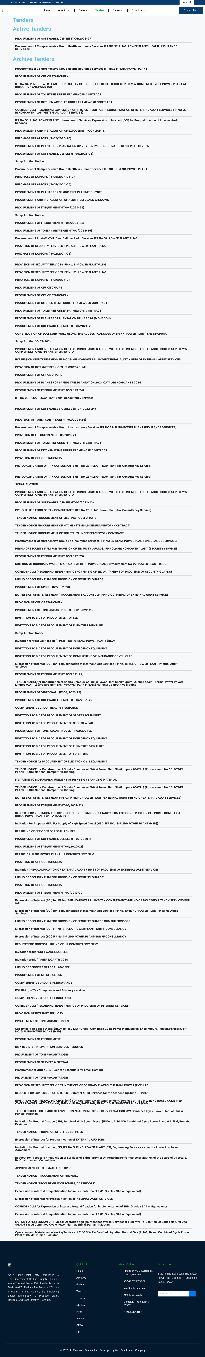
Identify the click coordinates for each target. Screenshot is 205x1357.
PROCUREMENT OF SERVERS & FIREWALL (42, 1062)
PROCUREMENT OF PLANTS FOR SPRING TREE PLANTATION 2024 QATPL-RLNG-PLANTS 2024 (78, 382)
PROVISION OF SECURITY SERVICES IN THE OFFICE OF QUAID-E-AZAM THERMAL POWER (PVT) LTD (81, 1085)
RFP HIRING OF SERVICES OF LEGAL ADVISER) (46, 831)
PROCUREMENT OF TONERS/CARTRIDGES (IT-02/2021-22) (54, 730)
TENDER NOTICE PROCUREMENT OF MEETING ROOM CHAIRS (55, 517)
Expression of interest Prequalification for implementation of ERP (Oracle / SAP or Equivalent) (78, 1191)
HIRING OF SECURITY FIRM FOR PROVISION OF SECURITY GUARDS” (59, 877)
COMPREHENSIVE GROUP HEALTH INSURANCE (46, 707)
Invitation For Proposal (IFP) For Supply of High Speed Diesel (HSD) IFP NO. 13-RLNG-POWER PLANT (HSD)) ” (87, 823)
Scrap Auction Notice (29, 161)
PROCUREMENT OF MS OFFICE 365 (38, 975)
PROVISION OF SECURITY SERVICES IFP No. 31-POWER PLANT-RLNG (60, 246)
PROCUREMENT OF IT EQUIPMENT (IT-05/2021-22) (49, 674)
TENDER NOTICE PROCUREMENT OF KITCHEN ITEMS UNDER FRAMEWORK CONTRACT (72, 525)
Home (46, 10)
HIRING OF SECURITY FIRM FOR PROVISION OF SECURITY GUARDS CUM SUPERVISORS (72, 921)
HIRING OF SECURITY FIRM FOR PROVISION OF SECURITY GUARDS (59, 579)
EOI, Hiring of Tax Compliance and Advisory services (50, 990)
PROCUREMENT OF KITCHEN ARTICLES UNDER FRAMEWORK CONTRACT (63, 102)
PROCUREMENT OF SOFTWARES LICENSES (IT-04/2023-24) (55, 408)
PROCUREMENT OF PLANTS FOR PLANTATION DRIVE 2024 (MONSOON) (63, 318)
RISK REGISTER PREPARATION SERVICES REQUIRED (49, 1046)
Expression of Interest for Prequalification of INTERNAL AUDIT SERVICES (64, 1198)
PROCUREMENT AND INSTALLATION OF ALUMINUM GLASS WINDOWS (62, 199)
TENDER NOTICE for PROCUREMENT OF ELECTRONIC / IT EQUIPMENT (61, 761)
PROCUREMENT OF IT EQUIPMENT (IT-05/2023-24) (49, 390)
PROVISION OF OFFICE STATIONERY (38, 458)
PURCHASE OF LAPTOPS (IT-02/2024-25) (43, 253)
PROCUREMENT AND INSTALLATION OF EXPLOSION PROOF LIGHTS (60, 130)
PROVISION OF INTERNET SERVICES (39, 1013)
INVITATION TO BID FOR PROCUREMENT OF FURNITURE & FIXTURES (59, 746)
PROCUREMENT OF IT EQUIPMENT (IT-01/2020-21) (49, 846)
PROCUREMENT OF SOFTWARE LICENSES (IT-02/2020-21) (54, 838)
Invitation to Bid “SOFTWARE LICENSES (41, 952)
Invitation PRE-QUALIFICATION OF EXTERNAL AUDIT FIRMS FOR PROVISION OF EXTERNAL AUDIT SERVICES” (87, 869)
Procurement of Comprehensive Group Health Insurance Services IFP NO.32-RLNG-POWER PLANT (81, 169)
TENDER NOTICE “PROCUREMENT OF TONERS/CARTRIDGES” (55, 1183)
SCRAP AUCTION (26, 484)
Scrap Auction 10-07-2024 (33, 341)
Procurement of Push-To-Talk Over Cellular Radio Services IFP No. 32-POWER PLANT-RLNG (76, 238)
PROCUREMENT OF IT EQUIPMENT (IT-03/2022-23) (49, 556)
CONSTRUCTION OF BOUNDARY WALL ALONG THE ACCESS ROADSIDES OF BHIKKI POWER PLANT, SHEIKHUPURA (91, 333)
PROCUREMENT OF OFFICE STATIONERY (41, 76)
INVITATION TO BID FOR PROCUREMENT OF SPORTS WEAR (54, 723)
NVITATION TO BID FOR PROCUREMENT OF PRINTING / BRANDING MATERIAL (66, 779)
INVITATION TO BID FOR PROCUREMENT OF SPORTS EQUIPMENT (58, 715)
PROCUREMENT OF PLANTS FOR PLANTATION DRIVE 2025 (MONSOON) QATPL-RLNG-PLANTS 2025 (82, 146)
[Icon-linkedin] (115, 2)
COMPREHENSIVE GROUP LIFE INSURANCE (43, 982)
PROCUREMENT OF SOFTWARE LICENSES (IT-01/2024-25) (54, 326)
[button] (102, 39)
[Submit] (192, 1293)
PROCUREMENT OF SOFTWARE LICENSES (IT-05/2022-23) (54, 502)
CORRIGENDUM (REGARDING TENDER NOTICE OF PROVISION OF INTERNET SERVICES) (72, 1005)
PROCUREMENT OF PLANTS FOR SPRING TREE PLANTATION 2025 (58, 192)
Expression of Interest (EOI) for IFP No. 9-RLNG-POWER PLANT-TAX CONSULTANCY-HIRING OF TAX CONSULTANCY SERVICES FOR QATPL (102, 902)
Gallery (83, 10)
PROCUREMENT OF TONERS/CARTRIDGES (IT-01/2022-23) (54, 610)
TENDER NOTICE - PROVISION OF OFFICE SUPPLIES (49, 1131)
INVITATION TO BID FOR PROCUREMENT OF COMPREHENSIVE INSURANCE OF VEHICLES (73, 656)
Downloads (138, 10)
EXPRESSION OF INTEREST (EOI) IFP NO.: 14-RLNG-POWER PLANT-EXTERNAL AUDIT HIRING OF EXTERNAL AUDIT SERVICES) (98, 797)
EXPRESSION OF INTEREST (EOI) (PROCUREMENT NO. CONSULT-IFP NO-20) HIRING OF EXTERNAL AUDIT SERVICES (91, 594)
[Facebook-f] (109, 2)
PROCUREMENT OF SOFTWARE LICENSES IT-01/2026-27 (53, 38)
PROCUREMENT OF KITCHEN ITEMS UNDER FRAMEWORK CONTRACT (61, 303)
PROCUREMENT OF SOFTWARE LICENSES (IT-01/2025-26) (54, 153)
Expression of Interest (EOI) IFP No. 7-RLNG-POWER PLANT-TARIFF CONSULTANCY (70, 936)
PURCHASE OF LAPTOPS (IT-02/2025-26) (43, 138)
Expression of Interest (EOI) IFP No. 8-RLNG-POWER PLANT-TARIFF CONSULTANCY (70, 928)
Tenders (99, 10)
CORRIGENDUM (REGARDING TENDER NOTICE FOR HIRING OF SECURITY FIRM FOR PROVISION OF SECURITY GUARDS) (93, 571)
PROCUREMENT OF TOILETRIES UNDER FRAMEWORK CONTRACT (58, 94)
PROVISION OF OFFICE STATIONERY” (39, 862)
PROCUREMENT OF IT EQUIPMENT (38, 1039)
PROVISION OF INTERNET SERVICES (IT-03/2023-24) (50, 367)
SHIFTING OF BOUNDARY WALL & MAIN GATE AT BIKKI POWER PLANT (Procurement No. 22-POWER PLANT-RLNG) (91, 564)
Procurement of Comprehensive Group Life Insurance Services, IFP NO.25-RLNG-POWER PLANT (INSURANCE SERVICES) (96, 540)
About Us (63, 10)
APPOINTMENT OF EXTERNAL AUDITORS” (43, 1168)
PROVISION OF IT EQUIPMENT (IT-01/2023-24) (46, 435)
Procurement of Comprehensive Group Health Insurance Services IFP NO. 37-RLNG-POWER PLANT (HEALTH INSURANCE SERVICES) (96, 48)
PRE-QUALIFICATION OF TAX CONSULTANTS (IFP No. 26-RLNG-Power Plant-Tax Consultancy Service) (83, 465)
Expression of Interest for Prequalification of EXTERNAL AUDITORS (60, 1139)
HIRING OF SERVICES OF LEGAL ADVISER (42, 967)
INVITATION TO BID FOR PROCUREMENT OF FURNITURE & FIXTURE (59, 625)
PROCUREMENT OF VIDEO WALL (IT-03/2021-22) (48, 692)
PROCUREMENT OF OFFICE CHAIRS (38, 287)
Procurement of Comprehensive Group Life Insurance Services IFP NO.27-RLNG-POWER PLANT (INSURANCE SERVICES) (95, 427)
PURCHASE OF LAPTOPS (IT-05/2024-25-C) (45, 176)
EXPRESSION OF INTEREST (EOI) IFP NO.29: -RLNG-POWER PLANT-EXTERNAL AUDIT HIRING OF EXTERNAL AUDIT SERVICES (98, 359)
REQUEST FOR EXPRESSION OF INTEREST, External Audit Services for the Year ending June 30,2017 (81, 1093)
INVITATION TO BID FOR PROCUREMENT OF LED (46, 617)
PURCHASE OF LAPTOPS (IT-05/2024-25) (43, 184)
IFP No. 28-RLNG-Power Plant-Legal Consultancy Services (54, 397)
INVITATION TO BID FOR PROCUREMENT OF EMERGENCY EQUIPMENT (61, 648)
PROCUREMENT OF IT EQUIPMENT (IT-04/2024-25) (49, 207)
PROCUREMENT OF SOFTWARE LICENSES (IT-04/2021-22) (54, 700)
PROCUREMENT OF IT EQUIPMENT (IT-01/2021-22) (49, 805)
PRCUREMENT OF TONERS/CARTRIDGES (42, 1021)
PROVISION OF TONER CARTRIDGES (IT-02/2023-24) (50, 419)
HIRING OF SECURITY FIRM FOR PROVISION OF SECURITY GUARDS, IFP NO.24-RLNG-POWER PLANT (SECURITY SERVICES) (97, 548)
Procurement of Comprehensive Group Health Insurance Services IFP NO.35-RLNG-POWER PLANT (81, 68)
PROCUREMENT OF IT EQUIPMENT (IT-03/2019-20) (49, 892)
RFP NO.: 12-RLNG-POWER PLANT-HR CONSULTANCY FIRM (54, 854)
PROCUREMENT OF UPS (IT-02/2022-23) (42, 587)
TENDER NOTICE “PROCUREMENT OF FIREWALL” (47, 1175)
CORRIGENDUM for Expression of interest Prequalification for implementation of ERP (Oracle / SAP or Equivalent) (91, 1206)
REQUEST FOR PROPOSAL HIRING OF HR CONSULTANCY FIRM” (56, 944)
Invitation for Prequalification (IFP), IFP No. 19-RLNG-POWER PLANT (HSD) (65, 640)
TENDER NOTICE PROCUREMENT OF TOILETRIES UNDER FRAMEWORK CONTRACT (69, 533)
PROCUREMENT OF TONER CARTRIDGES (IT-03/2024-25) (53, 230)
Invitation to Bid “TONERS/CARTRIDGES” (42, 959)
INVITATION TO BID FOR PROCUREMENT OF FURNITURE (51, 753)
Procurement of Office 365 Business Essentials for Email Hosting (59, 1070)
